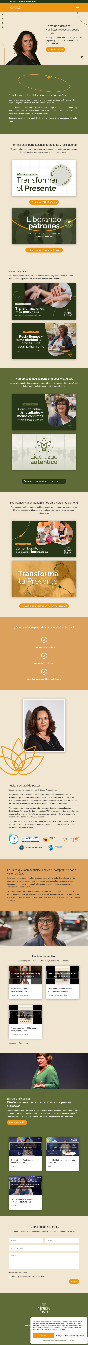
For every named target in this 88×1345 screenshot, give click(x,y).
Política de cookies (48, 1341)
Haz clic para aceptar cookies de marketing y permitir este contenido (25, 975)
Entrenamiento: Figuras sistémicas (44, 250)
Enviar (74, 1281)
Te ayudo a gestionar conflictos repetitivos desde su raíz (62, 29)
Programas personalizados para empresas (44, 481)
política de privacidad (35, 1276)
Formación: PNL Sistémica (44, 202)
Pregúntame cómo (25, 995)
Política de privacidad (61, 1341)
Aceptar (43, 1335)
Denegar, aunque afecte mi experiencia (70, 1335)
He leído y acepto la (27, 1276)
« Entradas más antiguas (18, 1043)
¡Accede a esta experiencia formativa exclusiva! (44, 606)
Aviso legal (71, 1341)
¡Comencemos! (55, 49)
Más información (17, 1122)
